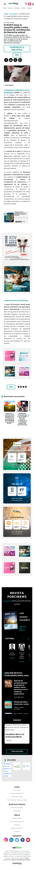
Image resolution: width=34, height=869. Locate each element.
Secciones (10, 8)
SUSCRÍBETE (23, 620)
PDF (17, 55)
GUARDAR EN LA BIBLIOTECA (17, 48)
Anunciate (17, 825)
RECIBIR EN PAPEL (22, 629)
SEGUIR (12, 658)
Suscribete (7, 600)
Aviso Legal (17, 790)
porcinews (14, 14)
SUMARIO (23, 617)
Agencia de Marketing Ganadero (21, 860)
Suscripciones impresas (17, 821)
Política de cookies (17, 797)
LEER (21, 613)
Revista (5, 8)
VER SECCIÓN (17, 465)
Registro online (17, 818)
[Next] (28, 416)
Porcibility (23, 8)
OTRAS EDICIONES (17, 751)
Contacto (17, 831)
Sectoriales (17, 8)
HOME (6, 14)
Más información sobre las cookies (17, 800)
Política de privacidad (17, 793)
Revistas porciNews (17, 807)
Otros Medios (17, 811)
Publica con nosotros (17, 828)
